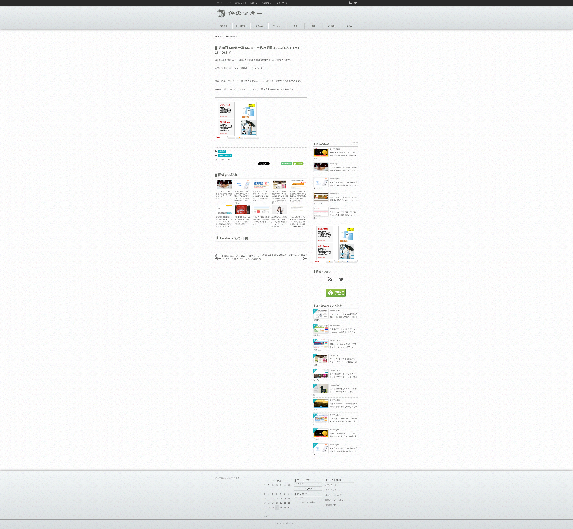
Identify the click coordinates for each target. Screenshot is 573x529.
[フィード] (330, 279)
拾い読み (331, 26)
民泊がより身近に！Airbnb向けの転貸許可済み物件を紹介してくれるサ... (335, 407)
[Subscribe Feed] (350, 3)
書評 (313, 26)
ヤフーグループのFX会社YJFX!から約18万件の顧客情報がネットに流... (335, 215)
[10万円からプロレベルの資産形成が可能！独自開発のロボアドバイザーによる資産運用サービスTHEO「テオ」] (242, 188)
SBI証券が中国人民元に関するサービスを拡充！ (284, 255)
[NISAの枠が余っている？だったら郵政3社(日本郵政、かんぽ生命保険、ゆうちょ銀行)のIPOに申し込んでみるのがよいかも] (298, 214)
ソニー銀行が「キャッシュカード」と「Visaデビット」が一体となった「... (335, 377)
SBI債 (221, 156)
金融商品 (221, 151)
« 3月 (265, 516)
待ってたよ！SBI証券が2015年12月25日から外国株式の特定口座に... (335, 421)
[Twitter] (341, 279)
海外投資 (223, 26)
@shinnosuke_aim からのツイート (229, 478)
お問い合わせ (240, 3)
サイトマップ (282, 3)
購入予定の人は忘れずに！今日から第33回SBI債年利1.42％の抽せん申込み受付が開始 (261, 196)
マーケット (277, 26)
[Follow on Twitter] (355, 3)
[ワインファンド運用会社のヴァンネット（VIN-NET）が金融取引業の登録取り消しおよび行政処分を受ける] (279, 188)
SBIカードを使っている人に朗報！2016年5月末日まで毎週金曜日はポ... (334, 155)
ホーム (219, 3)
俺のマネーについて (333, 495)
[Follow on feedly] (336, 296)
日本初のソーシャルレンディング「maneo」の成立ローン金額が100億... (335, 332)
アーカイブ (298, 484)
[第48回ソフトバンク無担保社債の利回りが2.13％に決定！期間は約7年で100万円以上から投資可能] (298, 188)
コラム (349, 26)
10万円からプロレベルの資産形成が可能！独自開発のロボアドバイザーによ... (335, 185)
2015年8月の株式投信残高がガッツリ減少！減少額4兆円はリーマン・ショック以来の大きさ (279, 221)
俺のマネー (291, 523)
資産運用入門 (267, 3)
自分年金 (254, 3)
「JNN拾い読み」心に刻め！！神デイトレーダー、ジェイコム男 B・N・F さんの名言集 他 (238, 257)
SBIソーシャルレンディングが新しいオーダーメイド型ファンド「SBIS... (334, 347)
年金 (295, 26)
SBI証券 (228, 156)
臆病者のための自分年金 (335, 500)
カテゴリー (298, 497)
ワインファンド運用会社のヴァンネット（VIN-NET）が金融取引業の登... (335, 362)
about (229, 3)
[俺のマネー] (245, 12)
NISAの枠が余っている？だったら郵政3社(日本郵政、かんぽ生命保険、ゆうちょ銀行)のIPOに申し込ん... (298, 221)
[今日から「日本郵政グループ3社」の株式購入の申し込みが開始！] (261, 213)
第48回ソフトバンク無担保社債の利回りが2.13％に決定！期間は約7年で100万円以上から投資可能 (298, 196)
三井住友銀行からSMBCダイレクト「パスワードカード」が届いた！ (335, 392)
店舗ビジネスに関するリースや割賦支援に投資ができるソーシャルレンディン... (335, 200)
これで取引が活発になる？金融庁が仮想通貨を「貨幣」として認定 (335, 170)
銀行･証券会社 (241, 26)
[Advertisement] (285, 120)
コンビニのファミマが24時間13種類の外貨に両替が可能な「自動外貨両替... (335, 317)
